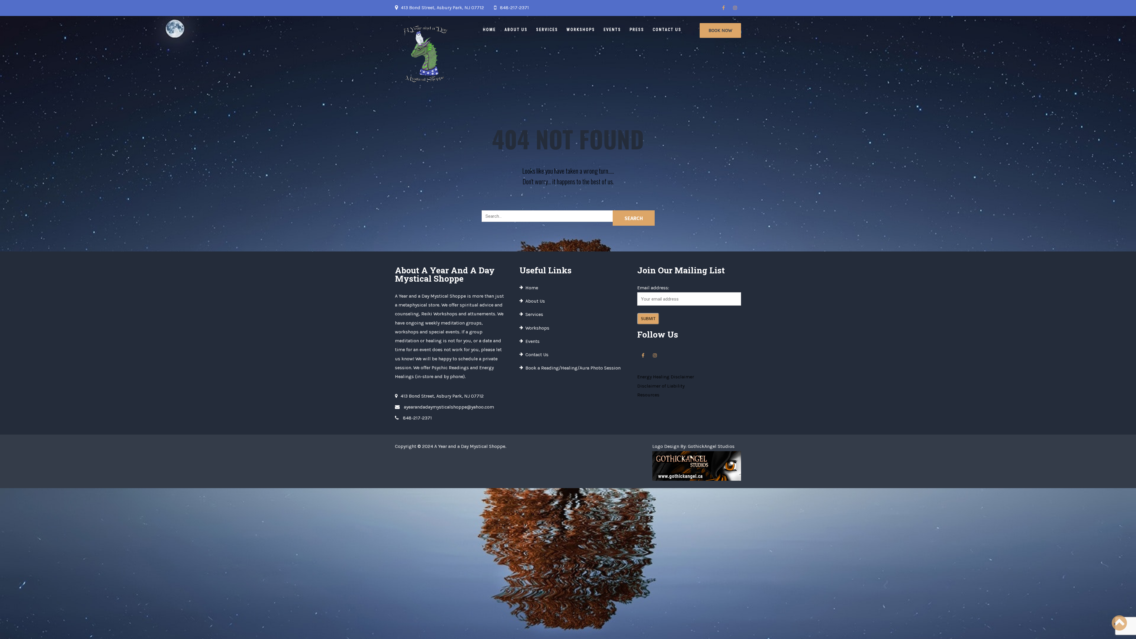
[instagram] (735, 8)
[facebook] (723, 8)
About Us (515, 29)
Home (489, 29)
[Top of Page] (1119, 623)
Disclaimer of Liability (661, 386)
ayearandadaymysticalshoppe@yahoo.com (449, 407)
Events (612, 29)
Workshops (581, 29)
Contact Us (667, 29)
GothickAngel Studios (711, 446)
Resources (648, 395)
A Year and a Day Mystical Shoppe (469, 446)
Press (637, 29)
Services (547, 29)
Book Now (720, 30)
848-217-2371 (514, 7)
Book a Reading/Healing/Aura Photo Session (573, 368)
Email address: (653, 288)
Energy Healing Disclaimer (665, 377)
